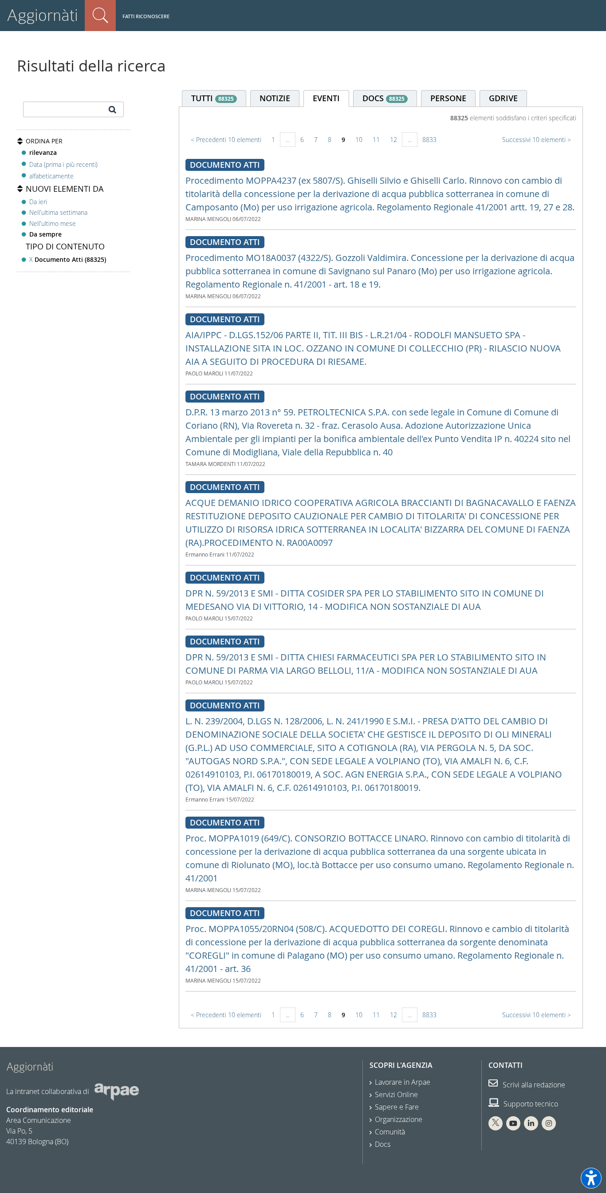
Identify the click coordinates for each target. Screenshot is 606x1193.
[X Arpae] (495, 1123)
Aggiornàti (42, 15)
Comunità (390, 1132)
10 (358, 139)
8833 (429, 139)
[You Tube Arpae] (513, 1123)
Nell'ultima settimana (58, 212)
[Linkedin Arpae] (531, 1123)
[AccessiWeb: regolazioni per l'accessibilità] (591, 1178)
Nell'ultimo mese (52, 223)
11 (376, 139)
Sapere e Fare (397, 1107)
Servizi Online (396, 1094)
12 (393, 139)
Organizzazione (398, 1119)
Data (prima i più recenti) (63, 164)
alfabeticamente (51, 176)
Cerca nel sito (100, 15)
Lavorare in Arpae (402, 1082)
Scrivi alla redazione (533, 1085)
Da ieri (38, 202)
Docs (382, 1144)
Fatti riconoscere (145, 16)
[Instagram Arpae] (549, 1123)
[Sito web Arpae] (116, 1091)
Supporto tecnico (530, 1104)
